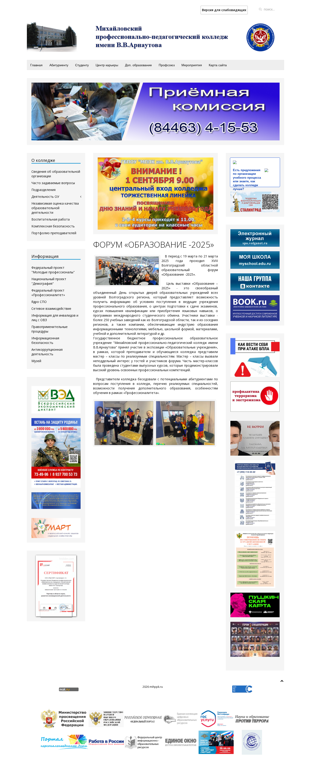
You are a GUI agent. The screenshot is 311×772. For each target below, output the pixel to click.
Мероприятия (191, 65)
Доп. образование (138, 65)
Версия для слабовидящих (224, 10)
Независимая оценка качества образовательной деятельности (55, 208)
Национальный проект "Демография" (48, 281)
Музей (36, 361)
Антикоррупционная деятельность (47, 351)
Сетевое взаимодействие (51, 308)
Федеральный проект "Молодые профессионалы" (53, 269)
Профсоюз (167, 65)
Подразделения (43, 190)
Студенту (82, 65)
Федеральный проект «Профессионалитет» (48, 292)
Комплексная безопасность (53, 226)
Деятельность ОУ (45, 196)
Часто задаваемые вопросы (53, 183)
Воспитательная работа (50, 219)
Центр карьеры (107, 65)
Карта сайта (218, 65)
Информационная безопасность (45, 340)
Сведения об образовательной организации (55, 173)
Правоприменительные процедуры (49, 329)
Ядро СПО (39, 302)
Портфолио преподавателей (53, 233)
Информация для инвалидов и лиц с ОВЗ (54, 317)
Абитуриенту (58, 65)
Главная (36, 65)
